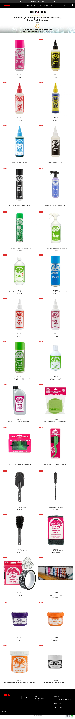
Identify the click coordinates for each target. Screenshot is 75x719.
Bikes (24, 5)
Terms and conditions (39, 698)
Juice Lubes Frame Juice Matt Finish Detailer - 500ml (55, 205)
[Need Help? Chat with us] (72, 716)
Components (42, 5)
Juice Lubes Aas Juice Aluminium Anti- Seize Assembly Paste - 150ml (20, 639)
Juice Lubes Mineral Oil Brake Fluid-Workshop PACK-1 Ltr (19, 421)
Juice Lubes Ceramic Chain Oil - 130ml (19, 119)
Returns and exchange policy (41, 702)
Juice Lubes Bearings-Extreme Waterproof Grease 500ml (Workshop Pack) (19, 682)
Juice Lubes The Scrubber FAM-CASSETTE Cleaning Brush (55, 464)
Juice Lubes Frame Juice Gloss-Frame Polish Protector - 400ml (55, 291)
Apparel (35, 5)
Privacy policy (38, 700)
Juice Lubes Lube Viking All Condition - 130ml (55, 119)
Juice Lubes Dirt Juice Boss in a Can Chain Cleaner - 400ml (19, 378)
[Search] (67, 5)
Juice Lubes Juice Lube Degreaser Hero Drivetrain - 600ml (19, 248)
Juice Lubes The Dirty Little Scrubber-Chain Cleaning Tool (19, 464)
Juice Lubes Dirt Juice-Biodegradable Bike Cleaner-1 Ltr (55, 248)
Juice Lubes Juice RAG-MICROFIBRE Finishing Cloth (55, 550)
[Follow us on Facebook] (19, 697)
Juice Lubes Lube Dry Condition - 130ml (55, 75)
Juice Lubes (19, 74)
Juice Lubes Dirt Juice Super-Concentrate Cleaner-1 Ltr (19, 291)
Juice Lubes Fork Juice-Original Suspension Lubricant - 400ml (19, 75)
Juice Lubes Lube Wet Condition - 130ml (19, 162)
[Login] (69, 5)
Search (36, 696)
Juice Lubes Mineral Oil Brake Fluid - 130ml (55, 335)
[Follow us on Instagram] (23, 697)
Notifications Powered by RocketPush (37, 715)
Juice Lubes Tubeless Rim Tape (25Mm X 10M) (19, 593)
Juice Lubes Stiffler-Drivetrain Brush (55, 507)
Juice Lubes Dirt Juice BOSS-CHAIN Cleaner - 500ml (55, 378)
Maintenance (49, 5)
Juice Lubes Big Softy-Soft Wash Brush (19, 507)
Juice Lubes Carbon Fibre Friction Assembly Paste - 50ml (55, 682)
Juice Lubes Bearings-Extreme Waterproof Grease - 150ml (55, 639)
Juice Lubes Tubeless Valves (55, 593)
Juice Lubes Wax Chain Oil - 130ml (55, 162)
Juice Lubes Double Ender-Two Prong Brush (19, 550)
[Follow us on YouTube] (26, 697)
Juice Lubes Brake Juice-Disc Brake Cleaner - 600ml (19, 205)
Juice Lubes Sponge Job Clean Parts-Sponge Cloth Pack (55, 421)
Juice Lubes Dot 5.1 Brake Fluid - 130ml (19, 335)
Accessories (29, 5)
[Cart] (72, 5)
